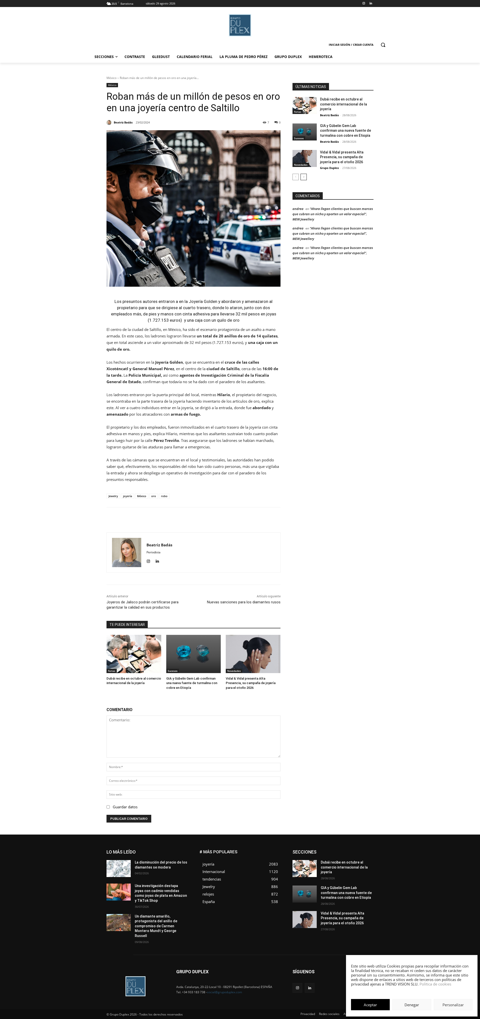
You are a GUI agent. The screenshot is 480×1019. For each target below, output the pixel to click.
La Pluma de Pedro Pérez (356, 861)
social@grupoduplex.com (224, 992)
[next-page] (303, 177)
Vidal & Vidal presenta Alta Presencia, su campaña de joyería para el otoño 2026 (251, 683)
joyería (127, 496)
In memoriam (322, 861)
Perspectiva (365, 869)
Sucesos (173, 671)
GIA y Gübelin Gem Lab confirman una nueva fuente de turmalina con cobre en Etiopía (191, 683)
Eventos (368, 854)
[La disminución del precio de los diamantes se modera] (118, 868)
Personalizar (453, 1004)
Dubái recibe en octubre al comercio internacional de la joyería (343, 104)
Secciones (340, 873)
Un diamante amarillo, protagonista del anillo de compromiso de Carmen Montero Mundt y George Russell (156, 926)
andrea (298, 208)
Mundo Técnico (362, 865)
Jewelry (113, 496)
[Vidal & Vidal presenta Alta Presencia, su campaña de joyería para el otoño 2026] (253, 654)
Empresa (367, 850)
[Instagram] (363, 3)
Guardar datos (125, 806)
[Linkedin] (371, 3)
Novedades (234, 671)
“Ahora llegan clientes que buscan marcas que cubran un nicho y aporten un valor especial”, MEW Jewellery (332, 213)
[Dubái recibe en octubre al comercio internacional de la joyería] (133, 654)
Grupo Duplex (329, 168)
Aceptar (370, 1004)
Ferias (111, 671)
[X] (194, 520)
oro (153, 496)
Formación (366, 858)
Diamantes (347, 850)
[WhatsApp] (206, 520)
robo (164, 496)
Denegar (411, 1004)
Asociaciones (323, 850)
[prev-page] (295, 177)
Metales (322, 865)
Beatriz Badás (329, 115)
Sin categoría (364, 873)
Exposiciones (327, 858)
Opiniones (343, 869)
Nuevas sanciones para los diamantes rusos (243, 602)
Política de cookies (435, 984)
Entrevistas (348, 854)
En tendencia (325, 854)
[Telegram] (229, 520)
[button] (383, 45)
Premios (321, 873)
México (111, 78)
